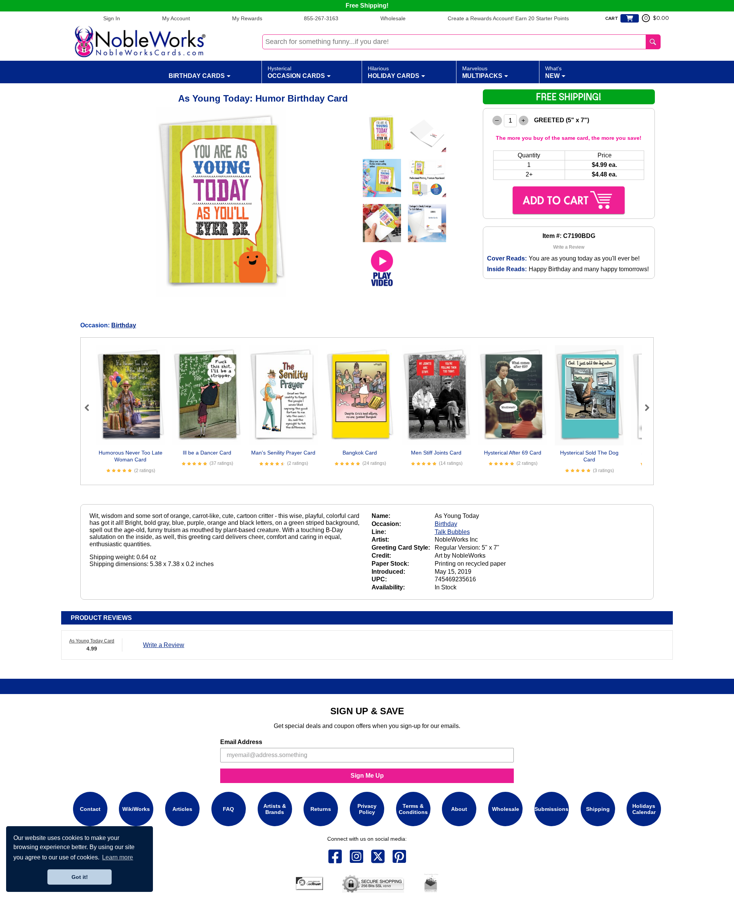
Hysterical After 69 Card (512, 453)
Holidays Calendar (644, 809)
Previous (90, 407)
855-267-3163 (321, 18)
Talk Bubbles (452, 532)
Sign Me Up (367, 775)
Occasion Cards (296, 72)
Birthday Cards (197, 76)
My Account (176, 18)
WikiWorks (136, 809)
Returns (320, 809)
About (459, 809)
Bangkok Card (360, 453)
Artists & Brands (274, 809)
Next (644, 407)
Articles (182, 809)
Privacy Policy (367, 809)
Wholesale (393, 18)
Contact (90, 809)
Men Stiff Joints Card (436, 453)
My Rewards (247, 18)
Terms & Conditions (413, 809)
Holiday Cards (393, 72)
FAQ (228, 809)
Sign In (111, 18)
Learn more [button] (117, 857)
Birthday (123, 325)
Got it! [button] (79, 877)
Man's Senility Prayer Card (283, 453)
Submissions (551, 809)
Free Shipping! (367, 5)
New (553, 72)
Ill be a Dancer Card (207, 453)
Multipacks (482, 72)
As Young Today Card (91, 641)
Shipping (598, 809)
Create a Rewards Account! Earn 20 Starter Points (508, 18)
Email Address (241, 742)
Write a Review (569, 247)
